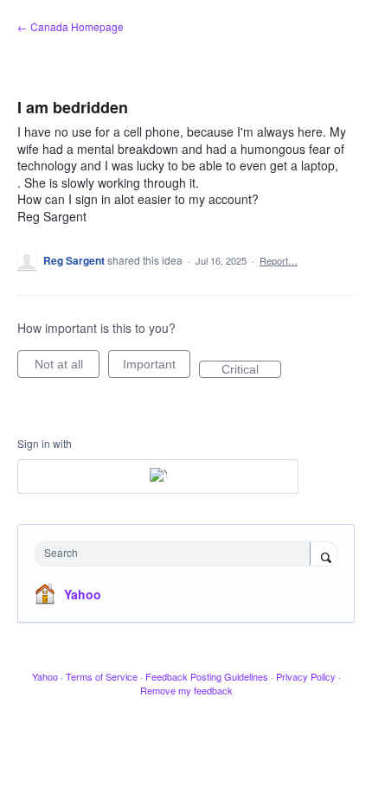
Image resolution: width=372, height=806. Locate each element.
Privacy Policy (306, 676)
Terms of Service (102, 676)
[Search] (323, 555)
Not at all (67, 367)
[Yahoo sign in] (157, 476)
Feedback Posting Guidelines (206, 676)
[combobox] (176, 554)
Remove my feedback (186, 690)
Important (156, 367)
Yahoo (82, 594)
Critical (251, 370)
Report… (279, 260)
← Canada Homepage (70, 26)
